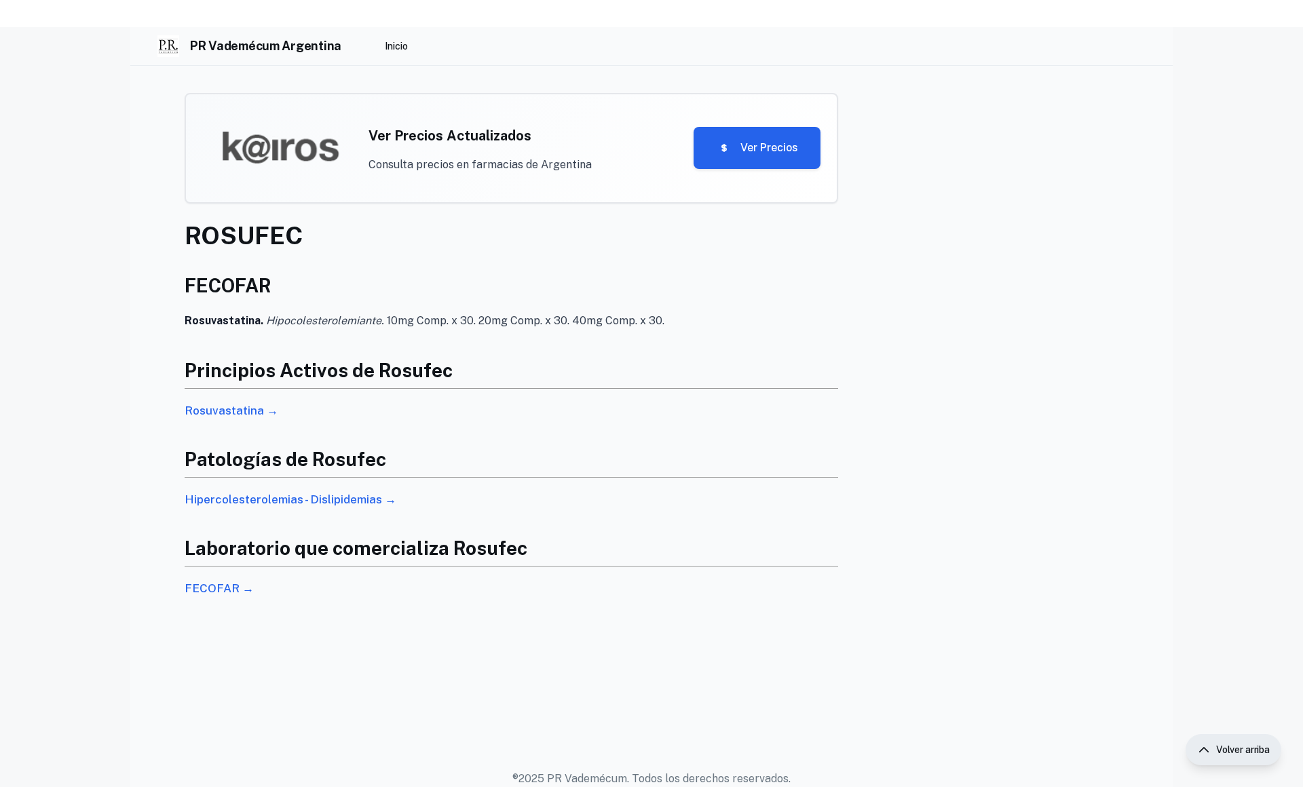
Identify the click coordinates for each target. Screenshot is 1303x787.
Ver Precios (769, 147)
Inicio (396, 46)
